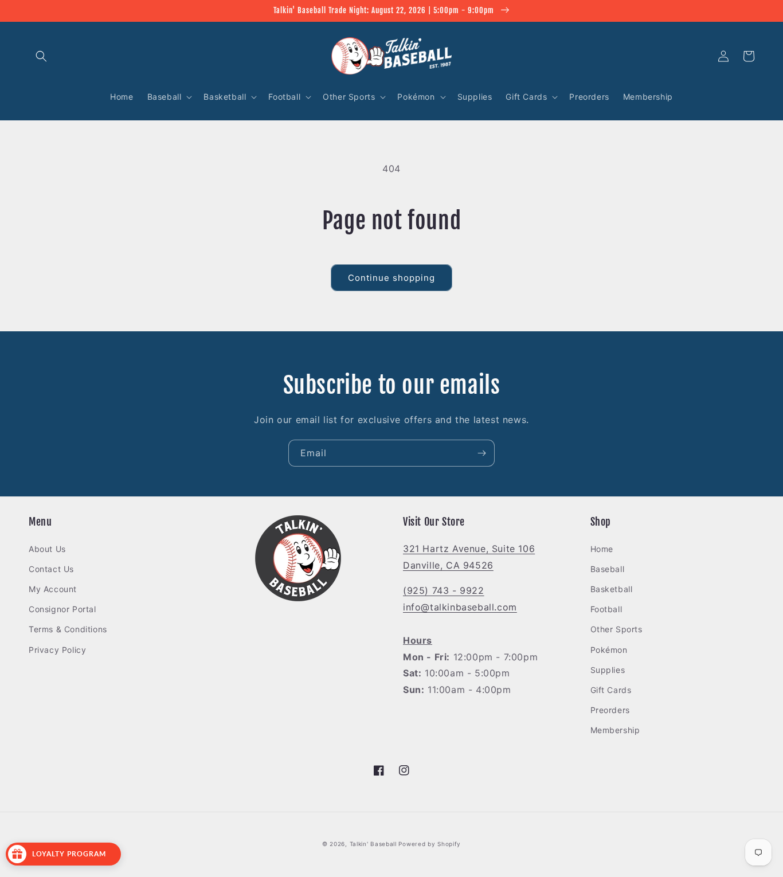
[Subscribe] (481, 453)
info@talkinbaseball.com (460, 607)
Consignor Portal (62, 609)
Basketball (611, 589)
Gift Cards (611, 690)
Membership (615, 730)
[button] (41, 56)
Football (606, 609)
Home (601, 549)
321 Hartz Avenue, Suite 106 (469, 548)
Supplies (607, 670)
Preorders (610, 710)
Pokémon (609, 650)
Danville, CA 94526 (448, 565)
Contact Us (51, 569)
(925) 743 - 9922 (443, 590)
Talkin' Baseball (373, 843)
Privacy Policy (57, 650)
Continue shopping (391, 277)
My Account (53, 589)
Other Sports (616, 629)
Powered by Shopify (429, 843)
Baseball (607, 569)
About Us (47, 549)
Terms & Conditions (68, 629)
